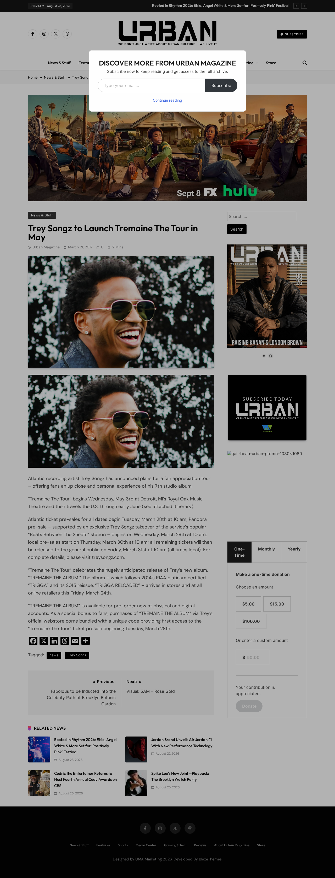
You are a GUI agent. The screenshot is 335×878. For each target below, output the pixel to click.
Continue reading (167, 100)
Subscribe (221, 85)
